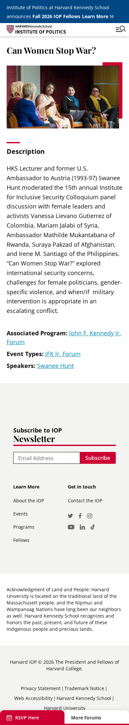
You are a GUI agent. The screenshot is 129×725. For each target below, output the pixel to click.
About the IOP (28, 500)
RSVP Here (27, 717)
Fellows (21, 540)
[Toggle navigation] (115, 29)
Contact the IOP (85, 500)
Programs (23, 527)
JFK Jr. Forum (63, 354)
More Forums (86, 717)
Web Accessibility (33, 698)
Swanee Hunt (55, 366)
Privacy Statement (41, 688)
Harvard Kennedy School (84, 698)
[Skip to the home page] (58, 30)
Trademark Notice (84, 688)
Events (20, 514)
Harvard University (64, 708)
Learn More (95, 16)
